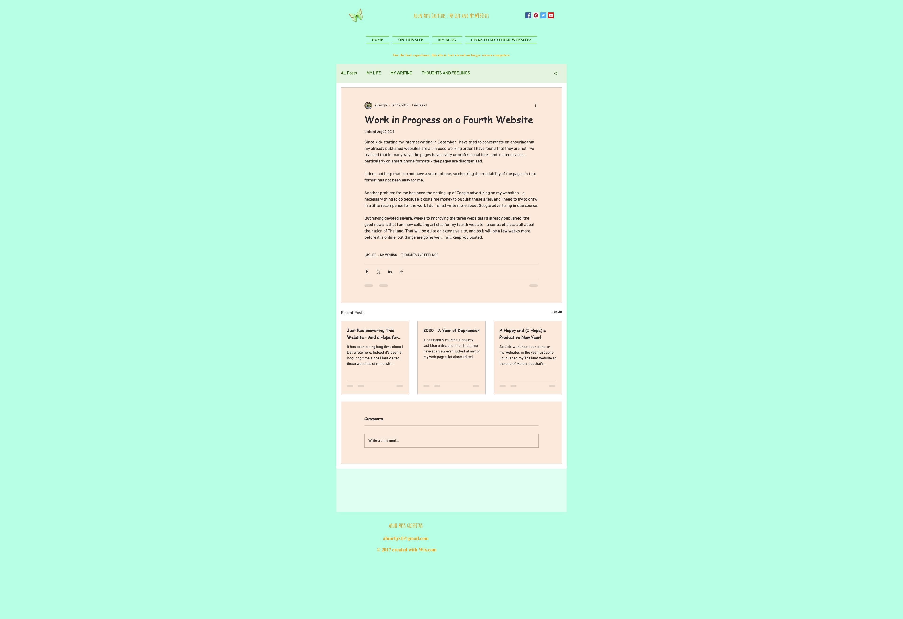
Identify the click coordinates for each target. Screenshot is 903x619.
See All (557, 312)
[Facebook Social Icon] (528, 15)
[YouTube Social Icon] (551, 15)
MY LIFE (370, 255)
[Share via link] (401, 271)
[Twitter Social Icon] (543, 15)
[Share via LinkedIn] (390, 271)
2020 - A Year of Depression (451, 330)
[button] (556, 73)
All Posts (349, 73)
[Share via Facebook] (366, 271)
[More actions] (536, 105)
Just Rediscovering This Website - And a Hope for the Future (372, 333)
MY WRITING (388, 255)
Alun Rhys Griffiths (430, 15)
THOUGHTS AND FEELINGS (419, 255)
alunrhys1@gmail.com (406, 538)
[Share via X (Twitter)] (378, 271)
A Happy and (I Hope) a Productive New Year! (522, 333)
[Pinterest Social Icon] (536, 15)
